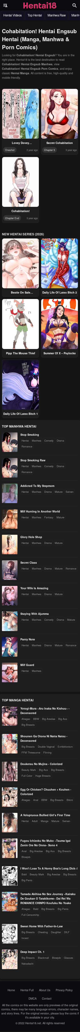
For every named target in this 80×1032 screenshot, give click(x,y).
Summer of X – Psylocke (59, 353)
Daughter (56, 932)
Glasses (68, 958)
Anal (35, 800)
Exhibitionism (65, 746)
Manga (44, 821)
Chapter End (12, 218)
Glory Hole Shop (31, 537)
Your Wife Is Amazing (34, 588)
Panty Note (27, 639)
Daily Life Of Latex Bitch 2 (59, 292)
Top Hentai (35, 15)
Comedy (49, 440)
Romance (27, 446)
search (74, 5)
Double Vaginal (46, 746)
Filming (47, 752)
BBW (36, 719)
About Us (44, 990)
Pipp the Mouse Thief (20, 353)
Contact (46, 998)
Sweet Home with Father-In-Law (41, 926)
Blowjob (26, 857)
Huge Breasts (43, 776)
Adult (35, 821)
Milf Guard (27, 665)
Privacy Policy (64, 990)
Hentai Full (27, 990)
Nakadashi (27, 963)
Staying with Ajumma (34, 614)
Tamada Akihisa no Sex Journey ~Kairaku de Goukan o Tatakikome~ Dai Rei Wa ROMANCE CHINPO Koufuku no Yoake (48, 898)
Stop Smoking (29, 435)
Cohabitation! (20, 211)
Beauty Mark (29, 770)
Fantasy (48, 517)
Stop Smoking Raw (32, 460)
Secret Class (28, 562)
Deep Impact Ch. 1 (32, 952)
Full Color (27, 776)
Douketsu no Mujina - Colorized (41, 764)
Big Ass (62, 719)
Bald (24, 874)
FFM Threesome (31, 752)
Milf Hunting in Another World (40, 511)
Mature (59, 492)
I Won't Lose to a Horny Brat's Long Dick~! (49, 868)
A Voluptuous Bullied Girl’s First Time (45, 815)
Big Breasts (28, 725)
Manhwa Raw (57, 15)
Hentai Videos (12, 15)
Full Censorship (30, 915)
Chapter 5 (49, 150)
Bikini (70, 800)
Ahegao (26, 719)
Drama (60, 440)
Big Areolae (48, 719)
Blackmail (43, 958)
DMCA (33, 998)
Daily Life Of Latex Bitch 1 (20, 414)
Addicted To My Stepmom (37, 486)
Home (11, 990)
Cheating (43, 932)
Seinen (69, 492)
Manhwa (36, 440)
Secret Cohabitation (59, 143)
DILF (67, 932)
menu (5, 5)
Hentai (25, 440)
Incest (25, 938)
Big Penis (27, 880)
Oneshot (10, 150)
